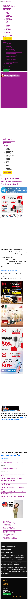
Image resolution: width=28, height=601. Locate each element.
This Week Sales (6, 65)
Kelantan (8, 15)
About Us (5, 588)
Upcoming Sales (6, 66)
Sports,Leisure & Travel (10, 60)
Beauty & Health (9, 47)
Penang (8, 25)
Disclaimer (5, 590)
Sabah (7, 31)
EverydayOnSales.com (6, 555)
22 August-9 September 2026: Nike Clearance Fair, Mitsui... (11, 479)
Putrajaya (8, 29)
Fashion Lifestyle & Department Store (14, 52)
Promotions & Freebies (9, 6)
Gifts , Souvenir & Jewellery (11, 55)
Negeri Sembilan (10, 21)
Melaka (8, 18)
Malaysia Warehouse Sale (10, 561)
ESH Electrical (4, 458)
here (9, 573)
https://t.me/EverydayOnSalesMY (10, 455)
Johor (7, 12)
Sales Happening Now (7, 63)
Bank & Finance (9, 46)
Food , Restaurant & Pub (11, 53)
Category (5, 42)
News (4, 67)
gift (11, 267)
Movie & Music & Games (11, 59)
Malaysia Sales (7, 8)
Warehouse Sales (7, 5)
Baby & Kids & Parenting (11, 45)
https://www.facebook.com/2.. (9, 270)
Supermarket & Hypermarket (12, 62)
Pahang (8, 23)
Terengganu (9, 35)
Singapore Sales (17, 567)
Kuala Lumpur (9, 16)
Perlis (7, 28)
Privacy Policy (6, 591)
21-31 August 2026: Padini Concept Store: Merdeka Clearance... (13, 492)
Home (4, 3)
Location (5, 11)
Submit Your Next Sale (8, 593)
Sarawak (8, 32)
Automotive (8, 43)
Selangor (8, 34)
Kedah (7, 13)
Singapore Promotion (14, 569)
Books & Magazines (10, 49)
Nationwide (9, 19)
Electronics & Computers (11, 50)
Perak (7, 26)
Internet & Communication (11, 57)
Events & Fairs (6, 9)
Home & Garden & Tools (11, 56)
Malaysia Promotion (21, 561)
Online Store (9, 22)
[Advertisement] (14, 93)
